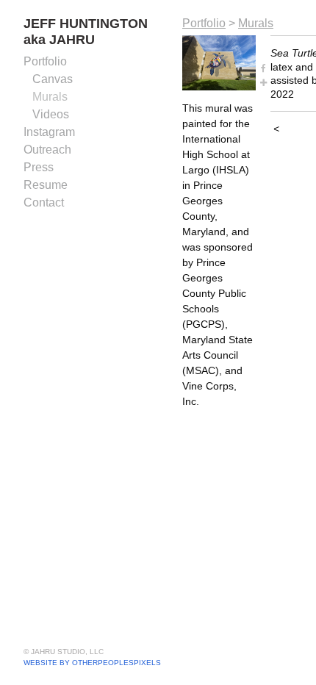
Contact (44, 202)
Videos (50, 114)
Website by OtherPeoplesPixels (92, 663)
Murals (50, 96)
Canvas (52, 79)
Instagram (49, 132)
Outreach (47, 149)
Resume (46, 185)
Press (39, 167)
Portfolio (45, 61)
